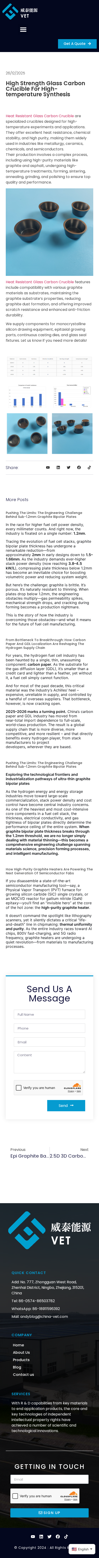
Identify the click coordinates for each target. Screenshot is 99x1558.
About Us (21, 1352)
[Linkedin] (41, 1536)
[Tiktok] (66, 1536)
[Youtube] (33, 1536)
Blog (17, 1367)
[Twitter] (49, 1536)
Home (18, 1345)
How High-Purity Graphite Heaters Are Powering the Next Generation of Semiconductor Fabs (49, 871)
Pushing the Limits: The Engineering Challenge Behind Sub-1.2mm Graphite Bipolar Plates (44, 515)
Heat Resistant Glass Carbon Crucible (40, 116)
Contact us (23, 1374)
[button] (23, 29)
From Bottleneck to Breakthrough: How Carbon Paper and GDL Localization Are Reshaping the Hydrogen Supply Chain (46, 644)
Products (21, 1360)
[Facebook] (58, 1536)
